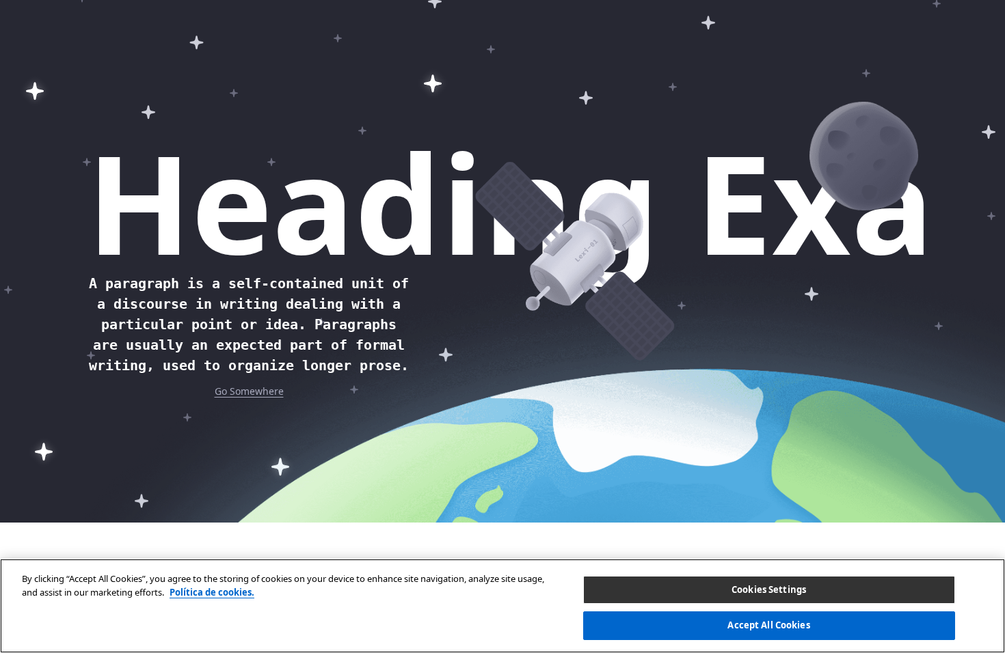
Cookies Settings (769, 589)
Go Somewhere (249, 391)
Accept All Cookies (768, 624)
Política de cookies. (212, 591)
